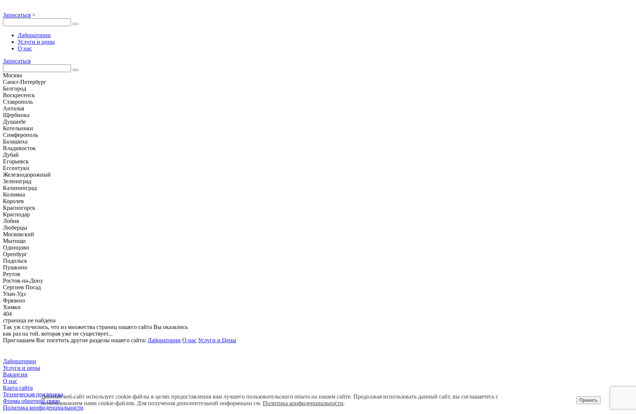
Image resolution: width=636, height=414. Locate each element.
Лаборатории (34, 35)
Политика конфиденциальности (303, 403)
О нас (25, 48)
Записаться (17, 15)
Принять (588, 400)
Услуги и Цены (217, 340)
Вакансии (15, 374)
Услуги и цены (36, 42)
